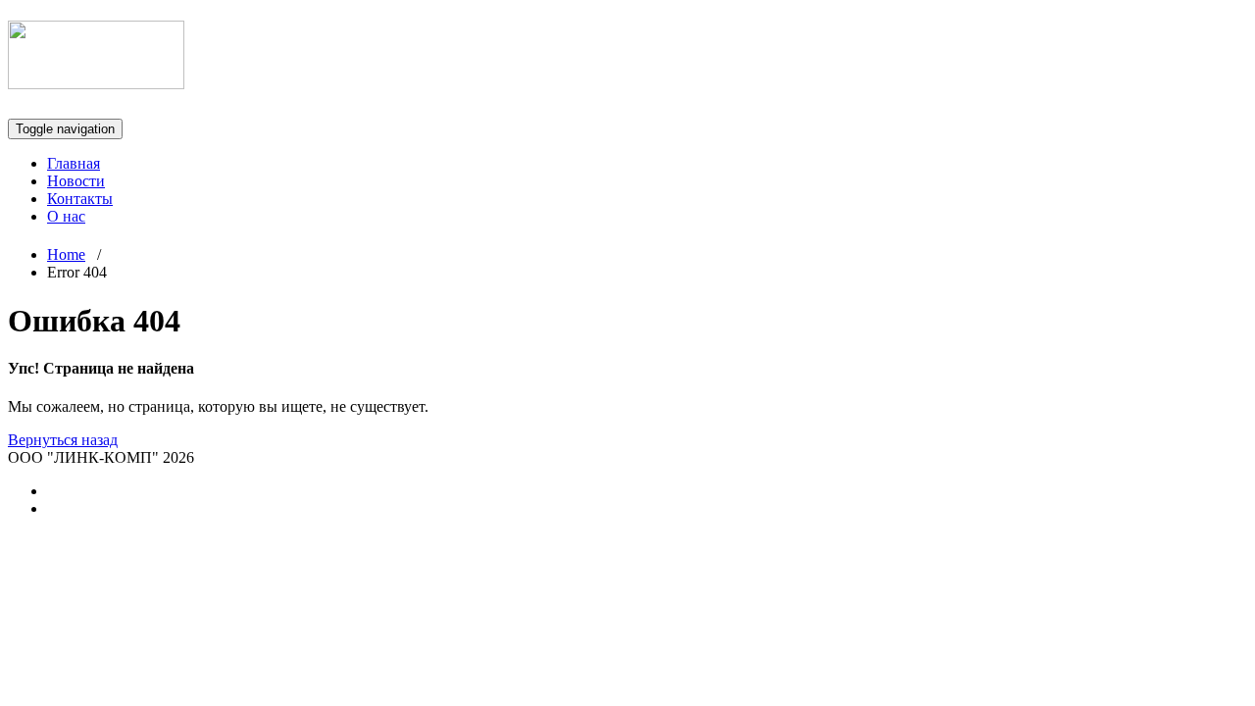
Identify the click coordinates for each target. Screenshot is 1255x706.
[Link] (96, 78)
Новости (76, 181)
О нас (66, 216)
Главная (73, 163)
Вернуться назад (63, 439)
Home (66, 254)
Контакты (80, 198)
